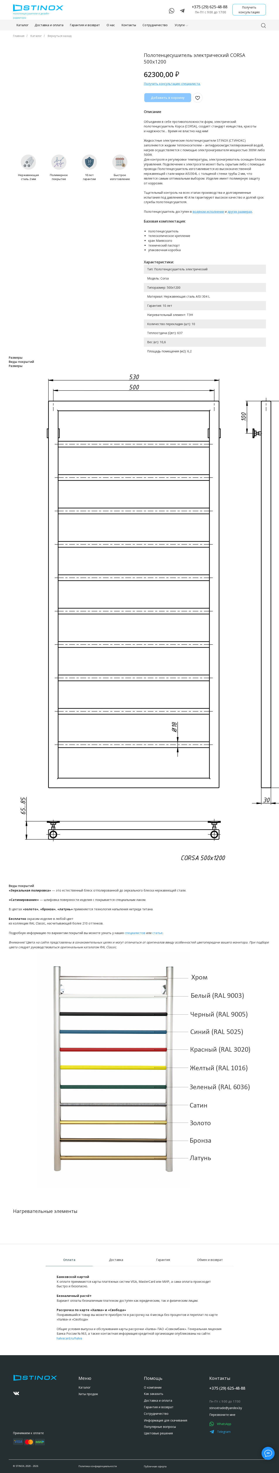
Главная (18, 36)
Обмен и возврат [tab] (210, 1260)
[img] (16, 1393)
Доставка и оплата (158, 1400)
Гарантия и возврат (159, 1407)
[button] (249, 9)
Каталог (36, 36)
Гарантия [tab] (163, 1260)
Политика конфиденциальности (97, 1466)
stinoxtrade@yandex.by (225, 1408)
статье (157, 933)
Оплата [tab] (69, 1260)
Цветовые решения (158, 1433)
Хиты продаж (88, 1394)
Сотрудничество (156, 1413)
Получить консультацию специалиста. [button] (172, 84)
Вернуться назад (59, 36)
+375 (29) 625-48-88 (209, 6)
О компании (153, 1387)
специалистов (135, 933)
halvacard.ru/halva (69, 1338)
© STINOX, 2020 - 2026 (25, 1466)
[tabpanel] (139, 1314)
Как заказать (153, 1394)
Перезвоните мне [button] (222, 1415)
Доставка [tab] (116, 1260)
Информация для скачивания (165, 1420)
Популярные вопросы (160, 1427)
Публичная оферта (155, 1466)
